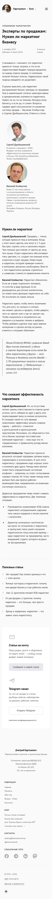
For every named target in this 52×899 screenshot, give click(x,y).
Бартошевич (19, 8)
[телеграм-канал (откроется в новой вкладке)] (16, 856)
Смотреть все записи (13, 826)
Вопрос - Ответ (11, 799)
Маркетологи (35, 76)
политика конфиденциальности (22, 720)
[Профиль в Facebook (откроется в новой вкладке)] (7, 856)
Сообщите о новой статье (26, 667)
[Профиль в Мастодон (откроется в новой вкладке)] (35, 856)
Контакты (9, 802)
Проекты (8, 791)
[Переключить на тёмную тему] (6, 891)
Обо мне (8, 795)
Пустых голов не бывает (15, 815)
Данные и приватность (14, 883)
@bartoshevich (11, 842)
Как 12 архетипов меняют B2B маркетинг (27, 592)
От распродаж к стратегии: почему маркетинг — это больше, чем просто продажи (25, 602)
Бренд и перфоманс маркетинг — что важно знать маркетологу (25, 613)
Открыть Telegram (26, 710)
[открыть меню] (46, 9)
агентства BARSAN (29, 760)
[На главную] (6, 8)
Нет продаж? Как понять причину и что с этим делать (26, 576)
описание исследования (19, 368)
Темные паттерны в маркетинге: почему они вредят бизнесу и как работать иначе (27, 585)
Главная (8, 787)
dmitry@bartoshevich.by (15, 838)
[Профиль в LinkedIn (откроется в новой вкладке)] (25, 856)
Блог (31, 8)
